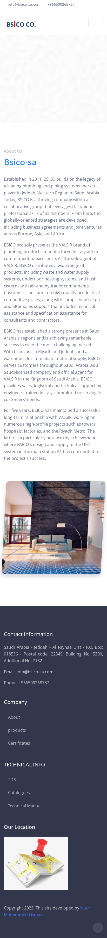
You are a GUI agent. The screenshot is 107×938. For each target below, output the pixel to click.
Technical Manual (25, 806)
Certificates (19, 743)
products (17, 730)
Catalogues (19, 792)
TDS (12, 779)
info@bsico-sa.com (24, 4)
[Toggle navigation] (95, 22)
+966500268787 (61, 4)
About (14, 717)
